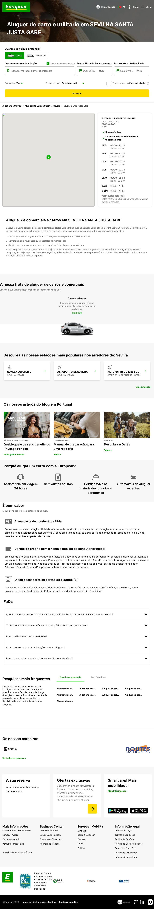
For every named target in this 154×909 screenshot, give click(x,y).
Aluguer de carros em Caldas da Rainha (133, 688)
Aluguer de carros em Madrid (88, 688)
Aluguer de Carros (11, 106)
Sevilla (56, 106)
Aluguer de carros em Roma (65, 688)
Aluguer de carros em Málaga (110, 688)
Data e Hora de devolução (129, 63)
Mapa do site (29, 902)
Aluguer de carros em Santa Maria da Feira (65, 694)
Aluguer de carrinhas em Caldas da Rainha (65, 701)
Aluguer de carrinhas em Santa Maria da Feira (133, 694)
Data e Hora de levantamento (94, 63)
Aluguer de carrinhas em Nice (110, 694)
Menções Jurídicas (47, 902)
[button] (48, 157)
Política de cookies (68, 902)
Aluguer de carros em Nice (88, 694)
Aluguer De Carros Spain (37, 106)
